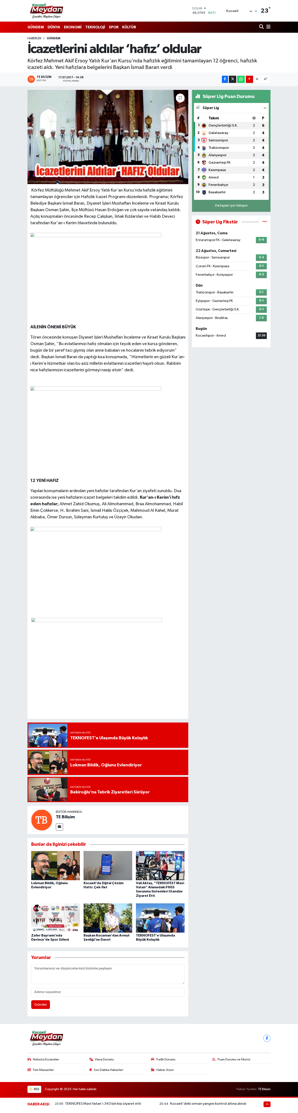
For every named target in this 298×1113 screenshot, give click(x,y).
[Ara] (262, 27)
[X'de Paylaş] (232, 79)
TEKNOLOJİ (95, 27)
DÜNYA (54, 27)
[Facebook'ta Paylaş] (225, 79)
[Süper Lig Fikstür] (265, 222)
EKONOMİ (73, 27)
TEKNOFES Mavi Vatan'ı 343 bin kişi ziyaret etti (103, 1104)
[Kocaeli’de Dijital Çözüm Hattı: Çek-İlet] (108, 865)
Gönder (40, 1005)
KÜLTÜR (129, 27)
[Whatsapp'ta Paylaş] (241, 79)
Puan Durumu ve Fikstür (234, 1059)
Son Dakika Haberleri (108, 1070)
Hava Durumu (104, 1059)
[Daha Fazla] (249, 79)
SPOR (113, 27)
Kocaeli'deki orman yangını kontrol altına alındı (208, 1104)
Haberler (34, 38)
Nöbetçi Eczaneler (46, 1059)
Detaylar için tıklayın (231, 205)
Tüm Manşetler (43, 1070)
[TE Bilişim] (41, 820)
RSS (36, 1089)
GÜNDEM (35, 27)
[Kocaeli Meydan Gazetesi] (46, 11)
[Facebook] (267, 1038)
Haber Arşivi (165, 1070)
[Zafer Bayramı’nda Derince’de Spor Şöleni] (55, 918)
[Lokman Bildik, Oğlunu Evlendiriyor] (55, 865)
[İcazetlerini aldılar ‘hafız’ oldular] (107, 137)
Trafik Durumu (165, 1059)
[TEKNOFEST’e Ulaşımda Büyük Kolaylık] (160, 918)
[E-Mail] (59, 826)
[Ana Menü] (268, 27)
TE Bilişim (65, 817)
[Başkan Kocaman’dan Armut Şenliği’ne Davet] (108, 918)
